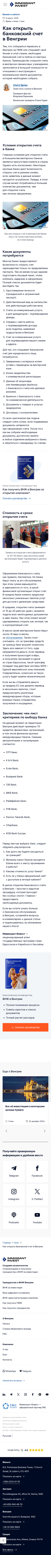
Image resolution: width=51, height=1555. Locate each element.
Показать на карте (12, 1476)
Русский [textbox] (7, 1436)
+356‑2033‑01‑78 (11, 1481)
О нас (5, 1349)
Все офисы (8, 1549)
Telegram (26, 1371)
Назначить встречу (12, 1380)
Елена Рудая (41, 100)
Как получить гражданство (16, 1308)
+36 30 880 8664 (11, 1527)
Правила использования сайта (14, 1417)
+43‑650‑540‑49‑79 (12, 1504)
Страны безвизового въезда (17, 1328)
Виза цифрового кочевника (16, 1292)
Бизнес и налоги (11, 14)
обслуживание (14, 637)
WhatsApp (11, 1371)
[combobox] (7, 1436)
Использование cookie (11, 1424)
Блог (16, 1242)
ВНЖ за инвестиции (12, 1287)
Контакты (7, 1359)
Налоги (6, 1323)
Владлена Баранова (23, 96)
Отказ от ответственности (13, 1427)
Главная (7, 1242)
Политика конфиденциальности (15, 1421)
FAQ (5, 1334)
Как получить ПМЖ (12, 1303)
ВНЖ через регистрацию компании (20, 1298)
